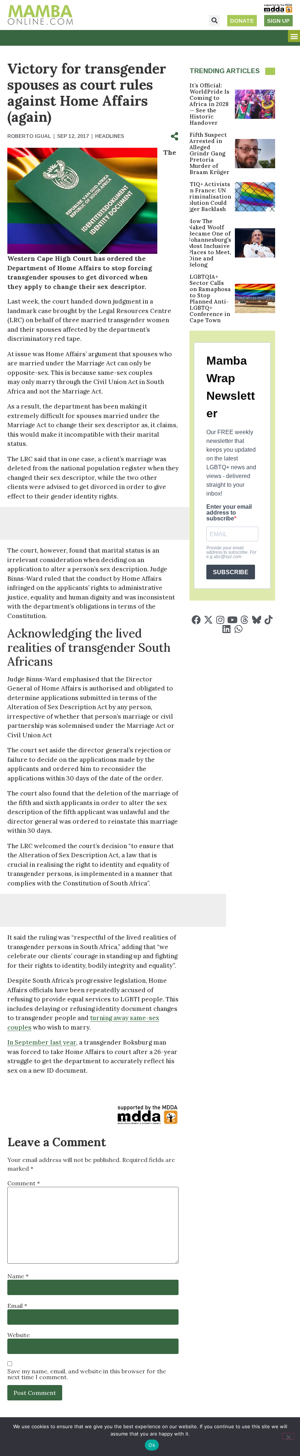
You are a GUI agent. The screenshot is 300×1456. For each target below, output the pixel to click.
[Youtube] (232, 619)
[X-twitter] (208, 619)
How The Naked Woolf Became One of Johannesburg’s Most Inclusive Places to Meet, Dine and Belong (209, 243)
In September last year (41, 1042)
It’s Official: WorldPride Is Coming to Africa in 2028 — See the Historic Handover (209, 104)
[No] (288, 1436)
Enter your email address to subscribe (229, 513)
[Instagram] (220, 619)
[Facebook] (196, 619)
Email (17, 1306)
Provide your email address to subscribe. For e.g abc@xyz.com (231, 552)
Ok (152, 1445)
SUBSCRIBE (230, 572)
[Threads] (244, 619)
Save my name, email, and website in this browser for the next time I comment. (86, 1374)
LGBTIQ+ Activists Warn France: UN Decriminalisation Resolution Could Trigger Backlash (204, 196)
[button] (214, 20)
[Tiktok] (268, 619)
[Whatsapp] (238, 628)
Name (18, 1276)
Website (18, 1335)
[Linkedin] (226, 628)
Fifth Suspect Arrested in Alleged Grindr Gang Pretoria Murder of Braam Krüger (209, 153)
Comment (23, 1183)
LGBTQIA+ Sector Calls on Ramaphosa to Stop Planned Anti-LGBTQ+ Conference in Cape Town (210, 298)
